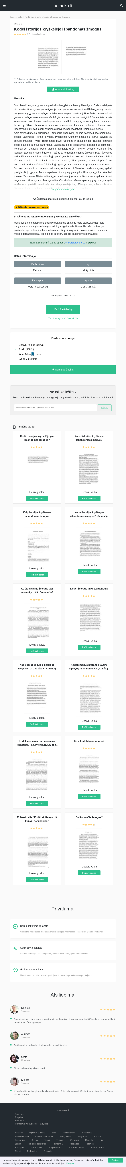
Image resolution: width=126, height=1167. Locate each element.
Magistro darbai (56, 1147)
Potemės (90, 1144)
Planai (18, 1151)
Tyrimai (59, 1140)
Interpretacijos (69, 1133)
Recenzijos (20, 1140)
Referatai (89, 1140)
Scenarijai (48, 1151)
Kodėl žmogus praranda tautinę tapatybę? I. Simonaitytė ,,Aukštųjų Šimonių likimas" (89, 669)
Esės (54, 1133)
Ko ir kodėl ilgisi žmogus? (89, 741)
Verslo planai (36, 1147)
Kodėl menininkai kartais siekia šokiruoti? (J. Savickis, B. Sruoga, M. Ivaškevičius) (37, 745)
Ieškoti (104, 407)
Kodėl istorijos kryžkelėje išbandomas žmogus (47, 17)
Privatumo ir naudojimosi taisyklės (31, 1123)
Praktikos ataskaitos (37, 1144)
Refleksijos (32, 1151)
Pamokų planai (97, 1147)
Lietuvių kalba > (17, 17)
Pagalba (19, 1117)
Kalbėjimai (19, 1147)
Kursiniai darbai (22, 1136)
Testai (47, 1140)
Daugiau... (71, 1163)
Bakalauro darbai (76, 1147)
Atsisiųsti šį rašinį (64, 89)
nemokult (62, 5)
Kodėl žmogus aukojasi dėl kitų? (89, 588)
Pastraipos (74, 1144)
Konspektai (87, 1133)
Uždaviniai (74, 1140)
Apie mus (19, 1114)
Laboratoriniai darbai (44, 1136)
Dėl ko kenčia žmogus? (89, 817)
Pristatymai (58, 1144)
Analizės (19, 1133)
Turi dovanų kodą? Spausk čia (63, 318)
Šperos (35, 1140)
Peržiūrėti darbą (63, 309)
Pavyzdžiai (82, 1136)
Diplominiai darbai (37, 1133)
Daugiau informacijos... (63, 189)
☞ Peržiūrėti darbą (75, 242)
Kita (101, 1140)
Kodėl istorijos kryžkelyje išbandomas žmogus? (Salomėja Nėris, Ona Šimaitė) (89, 516)
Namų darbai (65, 1136)
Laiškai (18, 1144)
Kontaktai (19, 1120)
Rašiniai (37, 270)
